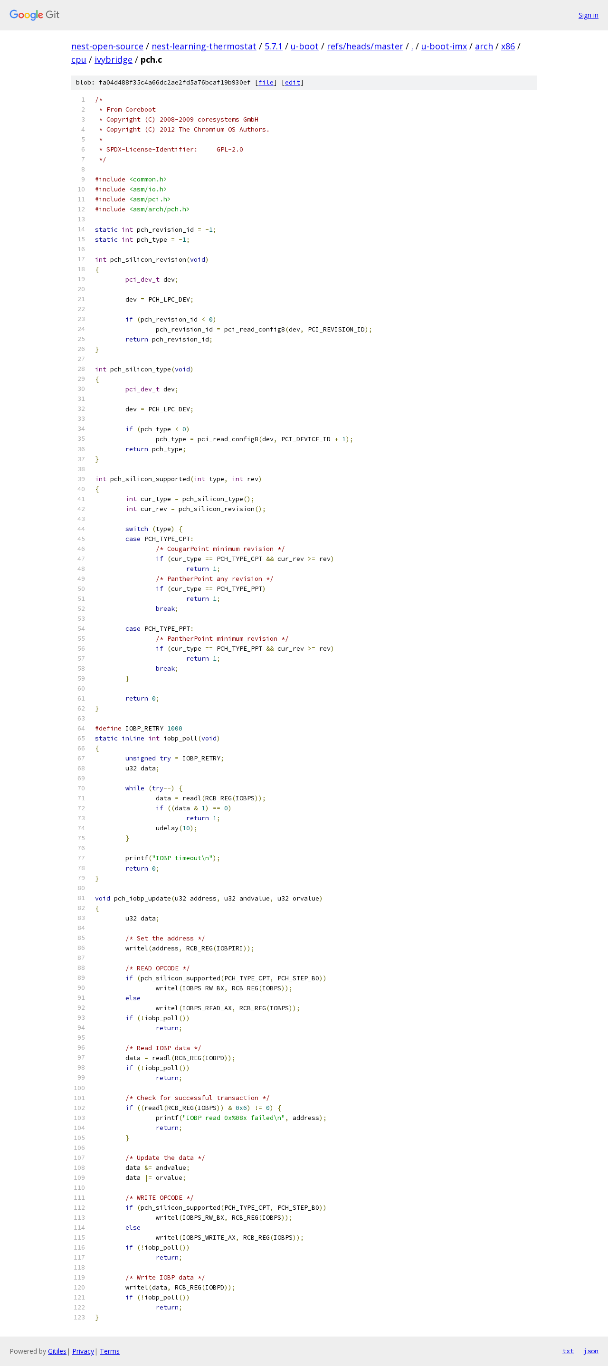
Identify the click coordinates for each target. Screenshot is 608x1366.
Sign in (588, 14)
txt (568, 1351)
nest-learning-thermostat (204, 46)
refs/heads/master (365, 46)
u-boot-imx (444, 46)
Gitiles (57, 1351)
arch (484, 46)
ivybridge (114, 59)
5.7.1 (274, 46)
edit (292, 82)
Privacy (83, 1351)
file (266, 82)
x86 (508, 46)
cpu (78, 59)
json (590, 1351)
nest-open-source (107, 46)
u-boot (305, 46)
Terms (110, 1351)
